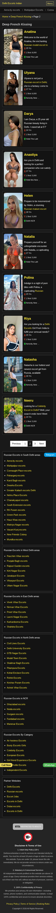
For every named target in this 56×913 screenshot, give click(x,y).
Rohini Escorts (14, 678)
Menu (50, 3)
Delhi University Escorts (18, 648)
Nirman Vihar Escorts (17, 607)
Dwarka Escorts (15, 485)
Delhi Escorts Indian (12, 3)
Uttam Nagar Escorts (17, 585)
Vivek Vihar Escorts (16, 602)
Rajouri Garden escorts (18, 566)
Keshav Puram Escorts (18, 682)
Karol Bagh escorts (16, 480)
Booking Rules (43, 904)
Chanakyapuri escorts (17, 500)
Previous (16, 443)
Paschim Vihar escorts (18, 556)
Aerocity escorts (12, 10)
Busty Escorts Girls (16, 745)
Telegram (50, 454)
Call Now (6, 765)
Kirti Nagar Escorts (16, 570)
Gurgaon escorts (15, 714)
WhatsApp (49, 765)
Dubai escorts (13, 806)
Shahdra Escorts (15, 626)
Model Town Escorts (17, 658)
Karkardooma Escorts (17, 622)
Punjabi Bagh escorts (17, 561)
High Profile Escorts (16, 765)
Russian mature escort (35, 209)
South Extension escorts (19, 505)
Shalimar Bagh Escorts (18, 663)
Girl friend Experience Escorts (21, 760)
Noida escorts (13, 709)
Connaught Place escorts (19, 470)
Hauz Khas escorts (16, 519)
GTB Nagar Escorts (16, 653)
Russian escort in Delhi (35, 82)
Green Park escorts (16, 515)
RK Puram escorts (16, 510)
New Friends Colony (17, 534)
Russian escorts (15, 791)
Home (5, 16)
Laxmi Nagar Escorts (17, 617)
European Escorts (15, 755)
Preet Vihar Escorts (16, 612)
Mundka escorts (15, 539)
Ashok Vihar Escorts (17, 687)
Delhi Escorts (13, 786)
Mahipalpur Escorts (33, 10)
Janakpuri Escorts (16, 575)
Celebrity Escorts (15, 750)
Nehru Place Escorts (17, 495)
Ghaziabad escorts (16, 704)
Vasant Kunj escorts (16, 529)
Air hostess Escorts (16, 740)
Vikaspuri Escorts (15, 580)
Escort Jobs (13, 796)
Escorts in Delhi (14, 801)
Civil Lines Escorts (16, 643)
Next (41, 443)
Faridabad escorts (15, 719)
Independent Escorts (17, 770)
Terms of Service (28, 904)
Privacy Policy (12, 904)
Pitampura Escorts (16, 668)
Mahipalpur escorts (16, 465)
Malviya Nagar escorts (18, 524)
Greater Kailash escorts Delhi (21, 490)
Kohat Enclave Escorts (18, 673)
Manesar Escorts (15, 724)
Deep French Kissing (21, 16)
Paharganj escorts (16, 475)
